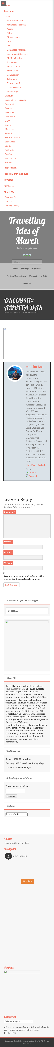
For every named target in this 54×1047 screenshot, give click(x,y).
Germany (9, 112)
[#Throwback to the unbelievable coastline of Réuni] (38, 868)
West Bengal (13, 91)
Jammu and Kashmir (17, 54)
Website (42, 465)
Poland (8, 133)
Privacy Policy (12, 205)
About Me (8, 191)
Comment (9, 512)
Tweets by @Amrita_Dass (16, 843)
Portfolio (8, 185)
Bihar (10, 33)
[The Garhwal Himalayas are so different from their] (16, 864)
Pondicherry (13, 75)
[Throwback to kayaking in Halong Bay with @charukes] (38, 875)
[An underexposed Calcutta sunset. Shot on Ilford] (38, 864)
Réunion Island (12, 137)
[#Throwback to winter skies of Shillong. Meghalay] (38, 871)
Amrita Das (32, 312)
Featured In (10, 197)
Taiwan (8, 162)
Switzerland (11, 158)
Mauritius (10, 129)
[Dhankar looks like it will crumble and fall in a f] (16, 871)
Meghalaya (12, 70)
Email (7, 552)
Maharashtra (13, 66)
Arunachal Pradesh (16, 24)
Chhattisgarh (13, 37)
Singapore (10, 141)
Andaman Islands (16, 20)
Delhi (9, 41)
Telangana (12, 79)
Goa (8, 45)
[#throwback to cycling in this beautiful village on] (16, 875)
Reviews (8, 179)
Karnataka (12, 62)
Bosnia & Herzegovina (15, 100)
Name (7, 541)
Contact (8, 201)
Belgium (9, 95)
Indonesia (10, 116)
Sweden (9, 154)
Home (6, 4)
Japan (8, 125)
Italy (7, 120)
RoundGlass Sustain (15, 688)
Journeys (8, 11)
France (8, 108)
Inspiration (10, 167)
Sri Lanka (10, 150)
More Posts (31, 465)
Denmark (9, 104)
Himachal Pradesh (16, 49)
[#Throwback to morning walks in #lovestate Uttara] (16, 868)
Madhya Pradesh (15, 58)
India (7, 16)
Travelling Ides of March (27, 230)
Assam (10, 29)
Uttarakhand (13, 83)
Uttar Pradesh (14, 87)
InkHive (20, 1041)
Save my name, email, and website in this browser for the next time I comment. (23, 577)
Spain (8, 146)
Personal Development (16, 173)
